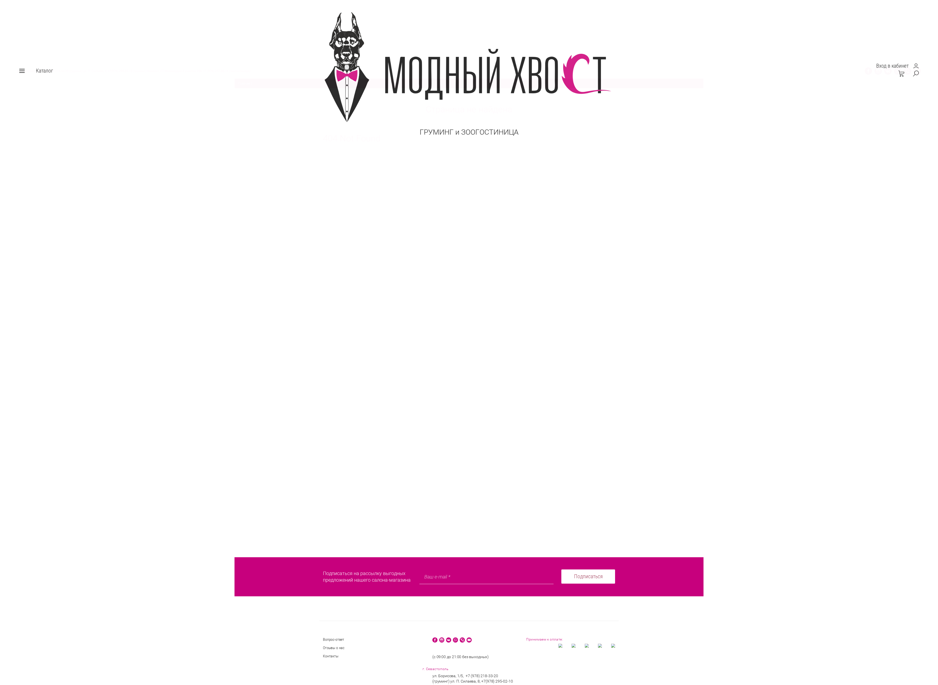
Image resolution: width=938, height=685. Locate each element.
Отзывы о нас (333, 647)
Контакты (330, 656)
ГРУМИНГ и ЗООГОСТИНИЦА (469, 132)
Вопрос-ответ (333, 639)
